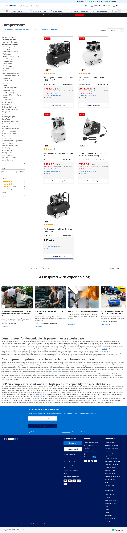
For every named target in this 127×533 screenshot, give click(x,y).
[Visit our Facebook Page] (89, 461)
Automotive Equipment (10, 42)
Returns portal (72, 449)
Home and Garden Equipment (12, 141)
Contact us (72, 443)
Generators (7, 49)
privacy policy (66, 432)
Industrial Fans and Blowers (12, 95)
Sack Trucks (7, 71)
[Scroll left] (4, 15)
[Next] (43, 268)
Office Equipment (7, 150)
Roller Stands (7, 54)
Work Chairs (7, 78)
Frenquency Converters (10, 129)
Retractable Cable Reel (11, 56)
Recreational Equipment (9, 158)
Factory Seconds (7, 160)
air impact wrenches (42, 394)
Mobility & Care (6, 153)
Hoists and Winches (9, 107)
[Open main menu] (6, 11)
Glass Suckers (8, 81)
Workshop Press (9, 90)
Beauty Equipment (7, 143)
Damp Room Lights (9, 93)
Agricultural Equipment (9, 145)
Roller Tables (7, 64)
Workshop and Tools (8, 40)
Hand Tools (6, 119)
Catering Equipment (8, 37)
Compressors (8, 61)
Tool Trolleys (7, 66)
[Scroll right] (123, 15)
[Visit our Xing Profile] (95, 461)
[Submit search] (86, 6)
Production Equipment (10, 121)
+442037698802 (70, 454)
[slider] (2, 175)
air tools (104, 349)
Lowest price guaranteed (53, 95)
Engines (5, 136)
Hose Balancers (8, 68)
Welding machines (8, 102)
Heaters (6, 85)
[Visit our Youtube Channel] (85, 461)
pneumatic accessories (53, 372)
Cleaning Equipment (8, 148)
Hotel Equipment (7, 155)
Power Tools (6, 105)
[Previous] (36, 268)
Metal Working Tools (10, 88)
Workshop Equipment (10, 44)
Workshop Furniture (10, 47)
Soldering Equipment (9, 117)
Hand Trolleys (8, 59)
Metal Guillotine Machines (12, 73)
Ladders (6, 83)
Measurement (6, 138)
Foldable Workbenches (11, 76)
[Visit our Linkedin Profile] (92, 461)
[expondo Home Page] (3, 30)
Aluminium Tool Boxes (10, 52)
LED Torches (7, 100)
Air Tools (5, 114)
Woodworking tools (9, 131)
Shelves (5, 97)
